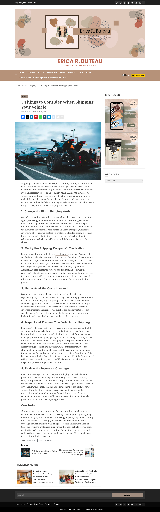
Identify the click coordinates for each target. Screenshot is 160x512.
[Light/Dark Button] (124, 75)
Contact (51, 72)
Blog (40, 72)
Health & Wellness (89, 474)
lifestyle (34, 440)
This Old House (39, 479)
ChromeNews (87, 509)
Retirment (85, 477)
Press (62, 72)
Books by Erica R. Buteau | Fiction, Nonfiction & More (42, 78)
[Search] (129, 75)
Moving (24, 96)
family (29, 440)
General (78, 474)
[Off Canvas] (16, 75)
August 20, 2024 (40, 112)
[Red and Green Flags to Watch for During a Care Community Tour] (66, 477)
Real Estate (43, 477)
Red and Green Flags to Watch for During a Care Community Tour (86, 482)
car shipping (62, 254)
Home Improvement (40, 471)
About (30, 72)
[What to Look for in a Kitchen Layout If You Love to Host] (24, 477)
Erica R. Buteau (80, 61)
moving (41, 440)
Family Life (93, 471)
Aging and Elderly (81, 471)
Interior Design (47, 474)
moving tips (48, 440)
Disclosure (48, 504)
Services (71, 72)
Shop (81, 72)
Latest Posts (38, 504)
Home (21, 72)
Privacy (56, 504)
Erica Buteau (27, 112)
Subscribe (140, 75)
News (88, 72)
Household (37, 474)
